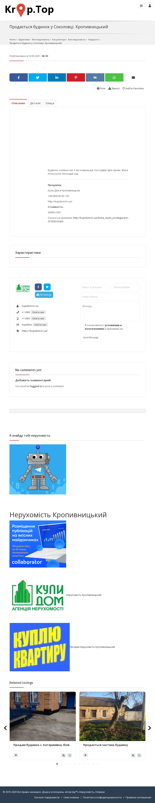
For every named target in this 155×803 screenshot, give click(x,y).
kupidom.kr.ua (29, 306)
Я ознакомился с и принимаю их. (104, 326)
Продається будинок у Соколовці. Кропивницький (35, 43)
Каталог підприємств (47, 797)
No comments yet (28, 370)
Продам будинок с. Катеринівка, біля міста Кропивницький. (41, 746)
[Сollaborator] (37, 543)
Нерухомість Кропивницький (58, 514)
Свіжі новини (71, 797)
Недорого (93, 39)
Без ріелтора (58, 39)
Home (12, 39)
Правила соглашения (138, 797)
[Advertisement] (88, 140)
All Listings (45, 294)
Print (102, 88)
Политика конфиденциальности (102, 797)
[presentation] (5, 727)
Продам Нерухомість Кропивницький (92, 647)
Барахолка (24, 39)
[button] (57, 764)
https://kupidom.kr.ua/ (34, 330)
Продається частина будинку (105, 745)
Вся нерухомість (40, 39)
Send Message (90, 337)
